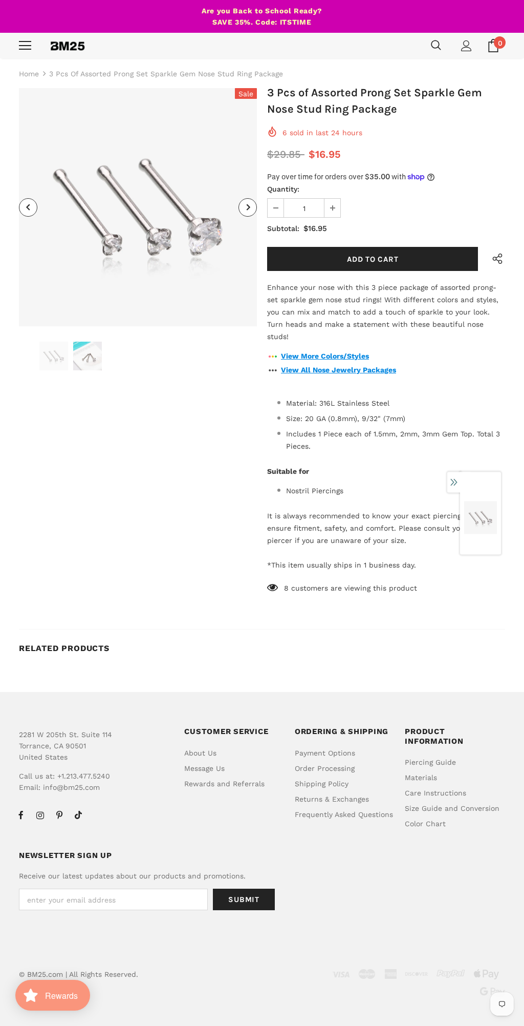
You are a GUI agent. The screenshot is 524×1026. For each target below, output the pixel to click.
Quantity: (283, 189)
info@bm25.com (71, 787)
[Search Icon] (436, 45)
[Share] (494, 259)
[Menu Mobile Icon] (25, 45)
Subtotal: (283, 228)
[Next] (247, 207)
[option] (138, 207)
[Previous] (28, 207)
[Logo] (67, 45)
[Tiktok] (78, 815)
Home (29, 74)
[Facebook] (21, 815)
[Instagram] (40, 815)
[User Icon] (466, 45)
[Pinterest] (59, 815)
